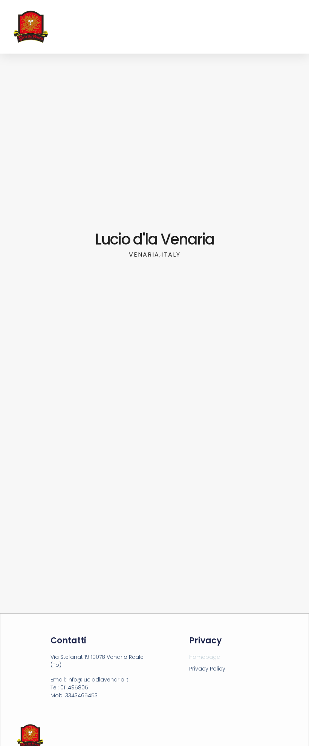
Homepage (204, 657)
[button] (298, 27)
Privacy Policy (207, 668)
